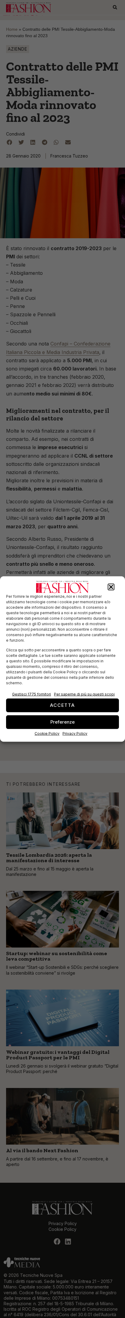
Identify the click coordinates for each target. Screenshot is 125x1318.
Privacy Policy (74, 733)
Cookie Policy (47, 733)
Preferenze (62, 722)
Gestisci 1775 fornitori (31, 694)
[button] (111, 587)
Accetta (62, 705)
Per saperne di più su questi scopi (84, 694)
